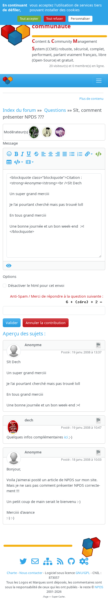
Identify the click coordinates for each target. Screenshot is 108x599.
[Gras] (17, 154)
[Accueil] (8, 81)
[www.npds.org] (89, 545)
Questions (55, 110)
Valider (12, 322)
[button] (89, 154)
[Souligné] (30, 154)
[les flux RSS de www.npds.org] (62, 561)
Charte (12, 573)
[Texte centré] (51, 154)
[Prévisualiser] (9, 265)
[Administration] (83, 561)
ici (66, 437)
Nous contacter (30, 573)
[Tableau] (10, 162)
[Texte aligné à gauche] (44, 154)
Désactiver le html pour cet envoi (36, 285)
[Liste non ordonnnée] (73, 154)
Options (9, 276)
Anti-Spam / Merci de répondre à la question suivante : (57, 296)
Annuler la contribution (46, 322)
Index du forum (19, 110)
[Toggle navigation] (99, 80)
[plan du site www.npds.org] (49, 561)
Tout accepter (29, 19)
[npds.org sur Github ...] (73, 561)
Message (10, 143)
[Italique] (23, 154)
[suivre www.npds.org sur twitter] (25, 561)
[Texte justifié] (66, 154)
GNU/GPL (83, 573)
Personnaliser (80, 19)
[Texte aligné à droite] (59, 154)
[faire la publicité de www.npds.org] (36, 561)
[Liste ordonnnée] (80, 154)
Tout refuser (54, 19)
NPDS (99, 587)
